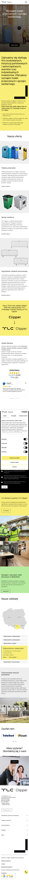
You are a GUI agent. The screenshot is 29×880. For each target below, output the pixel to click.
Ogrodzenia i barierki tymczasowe (10, 815)
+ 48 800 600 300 (5, 804)
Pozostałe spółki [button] (6, 810)
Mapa (4, 657)
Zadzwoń (14, 762)
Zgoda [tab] (4, 415)
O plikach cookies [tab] (23, 415)
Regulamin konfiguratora (6, 866)
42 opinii (18, 375)
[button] (8, 876)
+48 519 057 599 (7, 653)
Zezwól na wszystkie (14, 457)
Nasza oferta (14, 45)
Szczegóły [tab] (13, 415)
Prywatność (4, 873)
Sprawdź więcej (5, 186)
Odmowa (14, 466)
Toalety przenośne (6, 820)
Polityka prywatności (6, 860)
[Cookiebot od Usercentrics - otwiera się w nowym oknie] (21, 412)
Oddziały (3, 830)
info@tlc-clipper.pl (5, 803)
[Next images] (16, 741)
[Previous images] (13, 741)
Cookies (3, 863)
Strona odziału (12, 657)
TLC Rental (6, 510)
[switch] (25, 443)
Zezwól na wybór (15, 462)
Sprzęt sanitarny (5, 825)
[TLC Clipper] (26, 872)
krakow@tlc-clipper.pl (8, 655)
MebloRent (6, 591)
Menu (2, 835)
